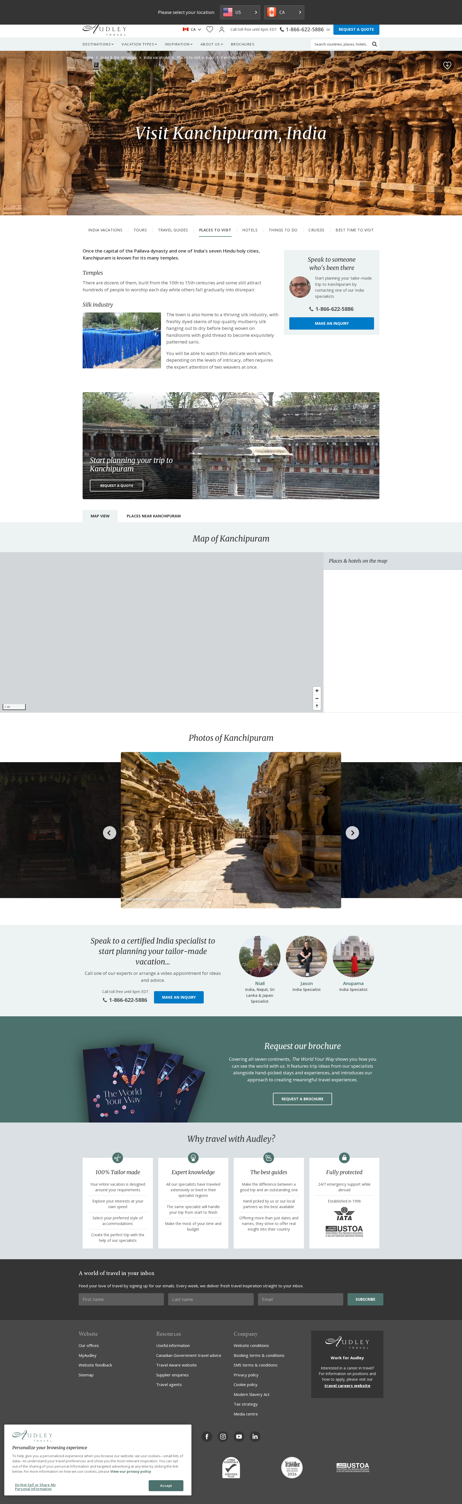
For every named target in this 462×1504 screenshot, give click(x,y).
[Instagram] (223, 1436)
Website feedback (95, 1365)
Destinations (97, 44)
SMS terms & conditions (256, 1365)
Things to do (283, 229)
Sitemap (86, 1374)
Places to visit (215, 229)
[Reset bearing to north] (317, 706)
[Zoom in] (317, 690)
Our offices (89, 1345)
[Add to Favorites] (447, 65)
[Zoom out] (317, 698)
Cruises (317, 229)
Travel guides (173, 229)
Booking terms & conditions (259, 1355)
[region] (162, 632)
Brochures (243, 44)
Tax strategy (246, 1404)
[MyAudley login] (221, 29)
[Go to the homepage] (104, 29)
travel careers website (347, 1385)
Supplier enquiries (172, 1374)
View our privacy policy (130, 1471)
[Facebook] (207, 1436)
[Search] (374, 44)
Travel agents (169, 1384)
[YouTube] (239, 1436)
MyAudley (88, 1355)
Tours (140, 229)
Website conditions (251, 1345)
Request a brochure (303, 1098)
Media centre (246, 1414)
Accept (166, 1485)
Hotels (249, 229)
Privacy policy (246, 1374)
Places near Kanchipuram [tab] (154, 515)
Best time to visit (355, 229)
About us (210, 44)
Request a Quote (116, 485)
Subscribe (365, 1299)
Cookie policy (245, 1384)
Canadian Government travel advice (188, 1355)
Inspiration (177, 44)
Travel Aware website (176, 1365)
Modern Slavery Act (252, 1394)
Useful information (173, 1345)
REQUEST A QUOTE (356, 29)
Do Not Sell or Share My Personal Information (35, 1486)
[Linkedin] (255, 1436)
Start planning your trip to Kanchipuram (131, 464)
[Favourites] (209, 29)
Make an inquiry (332, 323)
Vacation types (138, 44)
